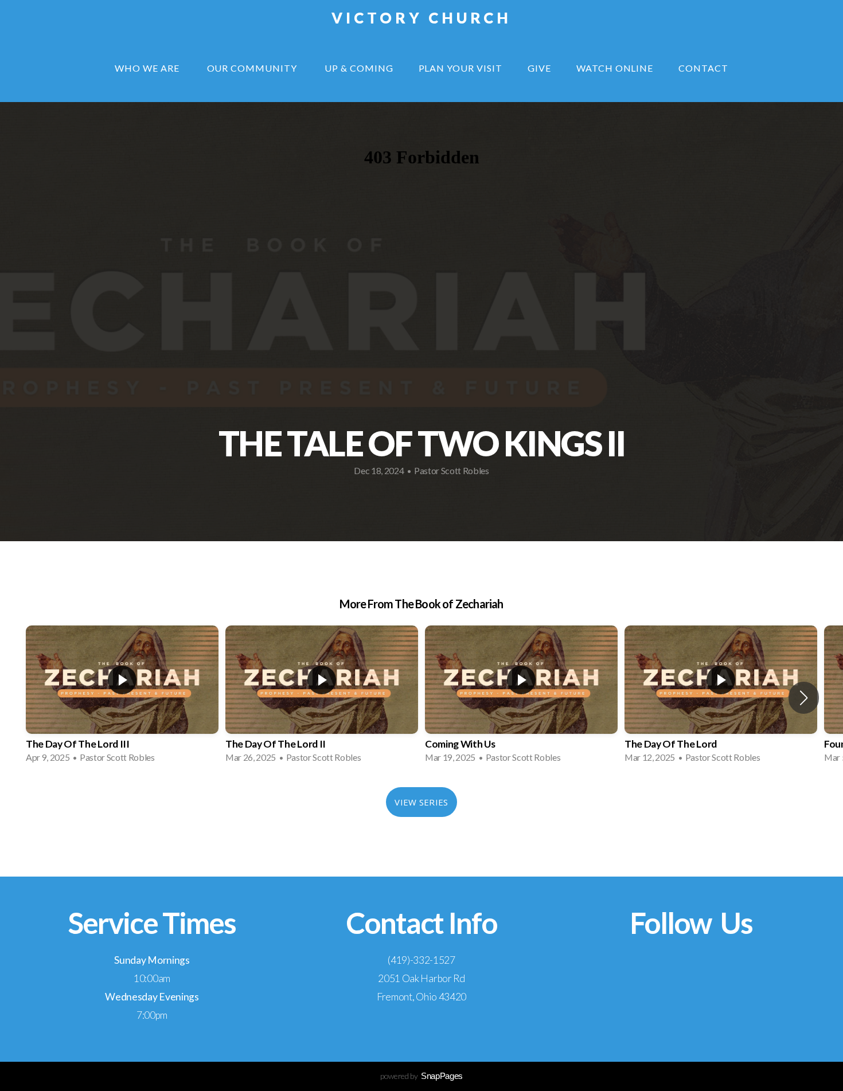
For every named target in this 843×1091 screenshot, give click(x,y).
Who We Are (148, 67)
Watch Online (615, 67)
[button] (803, 697)
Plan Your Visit (460, 67)
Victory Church (421, 18)
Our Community (253, 67)
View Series (421, 802)
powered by (421, 1076)
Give (539, 67)
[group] (122, 697)
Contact (703, 67)
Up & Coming (359, 67)
